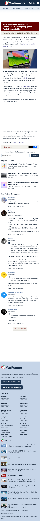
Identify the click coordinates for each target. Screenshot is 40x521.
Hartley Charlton (5, 417)
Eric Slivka (23, 396)
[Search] (35, 3)
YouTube (8, 440)
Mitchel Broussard (6, 410)
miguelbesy (11, 272)
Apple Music (26, 86)
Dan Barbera (4, 423)
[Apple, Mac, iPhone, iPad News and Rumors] (15, 5)
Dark (2, 518)
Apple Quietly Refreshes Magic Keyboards (22, 173)
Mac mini (5, 8)
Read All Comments (20, 329)
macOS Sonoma (18, 142)
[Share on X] (31, 147)
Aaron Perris (23, 430)
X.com (6, 399)
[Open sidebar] (38, 3)
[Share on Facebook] (35, 147)
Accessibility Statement (7, 513)
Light (35, 516)
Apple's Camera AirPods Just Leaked (19, 458)
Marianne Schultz (24, 417)
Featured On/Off (6, 516)
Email (2, 399)
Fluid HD (28, 516)
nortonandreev (12, 309)
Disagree (21, 206)
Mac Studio (16, 8)
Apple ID (24, 78)
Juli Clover (34, 33)
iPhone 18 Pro (28, 8)
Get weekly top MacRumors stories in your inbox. (20, 152)
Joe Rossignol (24, 403)
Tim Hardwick (23, 410)
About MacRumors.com (11, 382)
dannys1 (10, 239)
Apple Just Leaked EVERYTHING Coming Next (22, 464)
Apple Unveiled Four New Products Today (22, 164)
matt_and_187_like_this (15, 292)
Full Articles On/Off (16, 516)
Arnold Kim (4, 396)
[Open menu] (2, 3)
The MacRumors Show (15, 475)
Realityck (11, 211)
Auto (32, 516)
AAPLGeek (11, 197)
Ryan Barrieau (24, 423)
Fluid (23, 516)
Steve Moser (4, 430)
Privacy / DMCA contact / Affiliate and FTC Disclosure (14, 510)
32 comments (7, 147)
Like (17, 206)
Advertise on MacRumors (12, 387)
